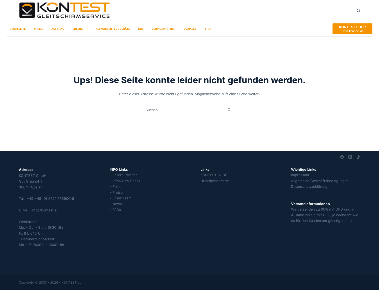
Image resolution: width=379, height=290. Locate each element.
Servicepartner (163, 28)
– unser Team (121, 198)
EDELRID (78, 28)
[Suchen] (358, 10)
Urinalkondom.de (214, 181)
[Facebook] (342, 157)
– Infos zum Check (125, 181)
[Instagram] (350, 157)
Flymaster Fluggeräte (113, 28)
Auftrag (57, 28)
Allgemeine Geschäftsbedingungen (320, 181)
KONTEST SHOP (213, 175)
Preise (38, 28)
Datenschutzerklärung (309, 186)
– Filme (115, 186)
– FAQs (115, 209)
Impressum (300, 175)
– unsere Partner (123, 175)
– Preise (116, 192)
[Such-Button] (229, 109)
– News (116, 204)
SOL (140, 28)
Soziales (190, 28)
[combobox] (185, 109)
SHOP (208, 28)
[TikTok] (358, 157)
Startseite (18, 28)
